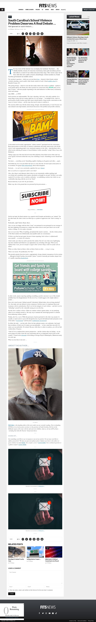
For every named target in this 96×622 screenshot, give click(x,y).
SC (42, 9)
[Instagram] (47, 613)
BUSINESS (21, 9)
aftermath (23, 335)
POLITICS (38, 9)
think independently (27, 165)
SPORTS (47, 9)
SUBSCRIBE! (40, 209)
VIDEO (52, 9)
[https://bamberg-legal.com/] (35, 140)
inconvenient (19, 320)
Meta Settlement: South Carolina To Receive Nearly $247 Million (83, 82)
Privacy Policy (91, 620)
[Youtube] (50, 613)
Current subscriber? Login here (12, 617)
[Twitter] (43, 613)
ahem (42, 168)
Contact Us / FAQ (72, 620)
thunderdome (24, 258)
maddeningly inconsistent (39, 320)
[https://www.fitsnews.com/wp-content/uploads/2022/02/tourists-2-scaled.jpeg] (35, 384)
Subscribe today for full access (12, 615)
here (38, 79)
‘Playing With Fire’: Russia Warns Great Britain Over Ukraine (72, 82)
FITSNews (12, 29)
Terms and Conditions (82, 620)
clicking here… (41, 486)
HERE (23, 443)
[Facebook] (40, 613)
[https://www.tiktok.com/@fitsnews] (56, 613)
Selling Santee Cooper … (34, 559)
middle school (52, 81)
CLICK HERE (42, 443)
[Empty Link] (87, 17)
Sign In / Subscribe (89, 9)
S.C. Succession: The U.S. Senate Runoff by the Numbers (82, 60)
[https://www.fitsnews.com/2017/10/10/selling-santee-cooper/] (35, 552)
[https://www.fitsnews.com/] (48, 5)
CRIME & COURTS (29, 9)
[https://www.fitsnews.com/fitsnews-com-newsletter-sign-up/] (35, 467)
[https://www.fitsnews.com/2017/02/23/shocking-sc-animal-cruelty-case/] (16, 552)
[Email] (53, 613)
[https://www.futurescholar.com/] (35, 292)
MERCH (57, 9)
